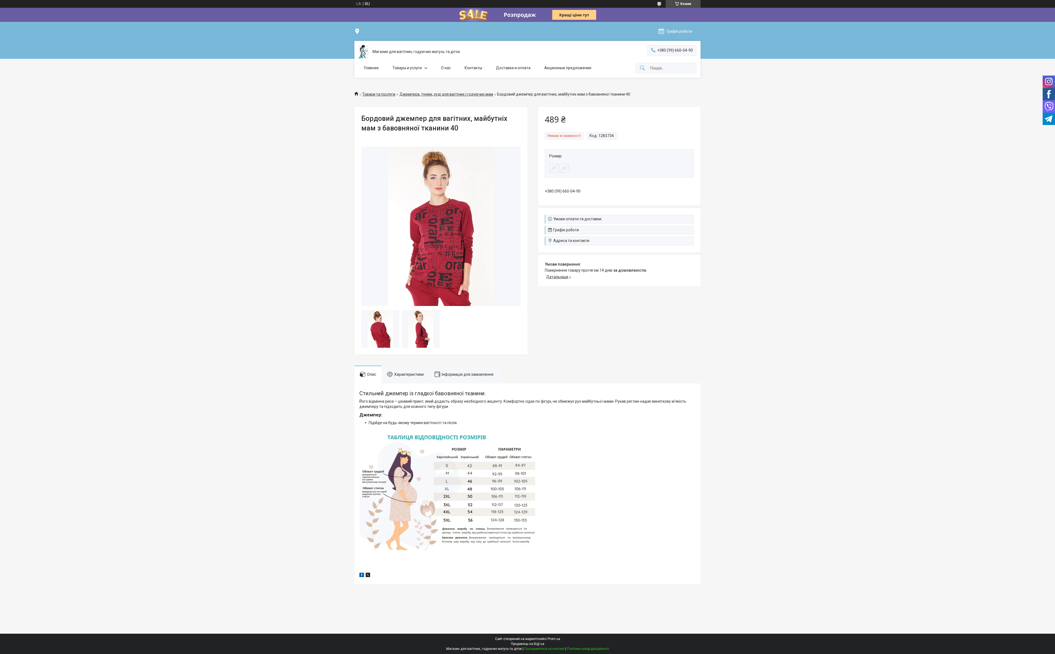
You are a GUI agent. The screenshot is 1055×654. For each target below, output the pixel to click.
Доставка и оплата (513, 68)
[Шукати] (642, 68)
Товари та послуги (378, 94)
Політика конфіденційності (588, 649)
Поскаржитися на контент (544, 649)
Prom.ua (554, 639)
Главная (371, 68)
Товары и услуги (407, 68)
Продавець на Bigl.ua (527, 644)
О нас (446, 68)
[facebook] (361, 576)
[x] (368, 576)
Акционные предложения (567, 68)
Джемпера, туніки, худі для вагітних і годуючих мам (446, 94)
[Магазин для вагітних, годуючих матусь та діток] (363, 52)
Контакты (473, 68)
